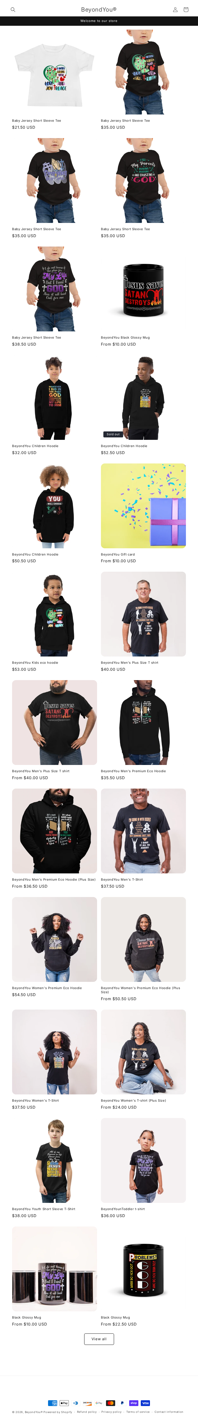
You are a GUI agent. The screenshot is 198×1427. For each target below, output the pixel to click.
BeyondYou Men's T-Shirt (122, 879)
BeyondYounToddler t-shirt (123, 1209)
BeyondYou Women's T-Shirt (35, 1100)
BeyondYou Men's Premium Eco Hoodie (133, 771)
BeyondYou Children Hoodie (35, 446)
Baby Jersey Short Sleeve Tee (36, 120)
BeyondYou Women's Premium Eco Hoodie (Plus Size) (140, 990)
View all (99, 1339)
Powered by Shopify (57, 1412)
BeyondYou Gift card (118, 554)
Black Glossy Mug (26, 1317)
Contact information (169, 1412)
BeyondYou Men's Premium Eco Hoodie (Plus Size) (54, 879)
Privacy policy (111, 1412)
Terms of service (138, 1412)
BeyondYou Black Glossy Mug (125, 337)
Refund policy (87, 1412)
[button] (13, 9)
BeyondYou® (34, 1412)
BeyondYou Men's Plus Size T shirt (129, 662)
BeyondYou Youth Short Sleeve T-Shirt (43, 1209)
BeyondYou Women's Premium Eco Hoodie (47, 988)
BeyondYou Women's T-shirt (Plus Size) (133, 1100)
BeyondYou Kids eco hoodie (35, 662)
